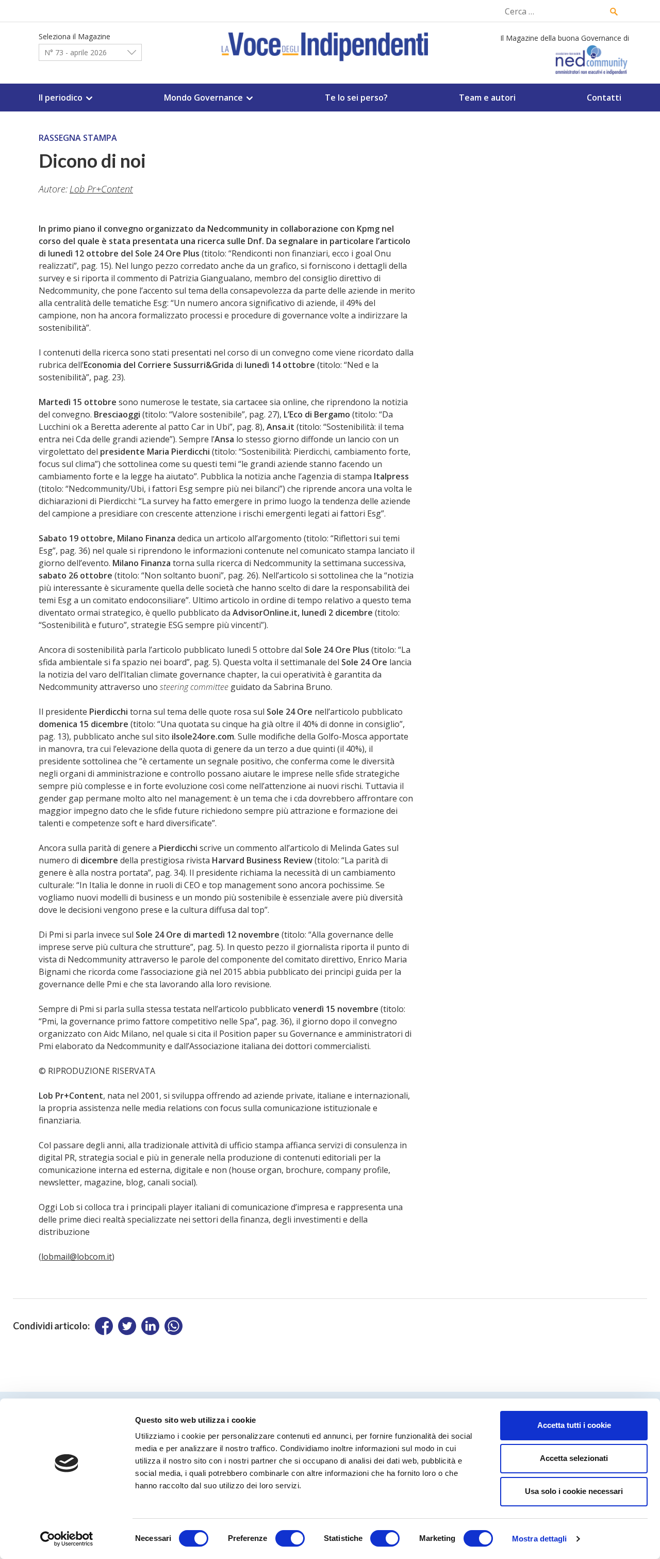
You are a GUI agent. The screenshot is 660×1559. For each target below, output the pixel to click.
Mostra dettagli (539, 1538)
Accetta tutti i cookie (574, 1425)
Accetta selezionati (574, 1458)
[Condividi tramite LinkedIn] (150, 1326)
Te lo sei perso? (356, 97)
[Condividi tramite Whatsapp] (173, 1326)
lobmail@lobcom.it (76, 1256)
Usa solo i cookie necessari (574, 1491)
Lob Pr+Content (101, 189)
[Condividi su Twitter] (127, 1326)
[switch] (290, 1538)
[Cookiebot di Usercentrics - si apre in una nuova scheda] (67, 1539)
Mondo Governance (203, 97)
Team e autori (487, 97)
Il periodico (60, 97)
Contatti (604, 97)
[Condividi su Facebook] (104, 1326)
